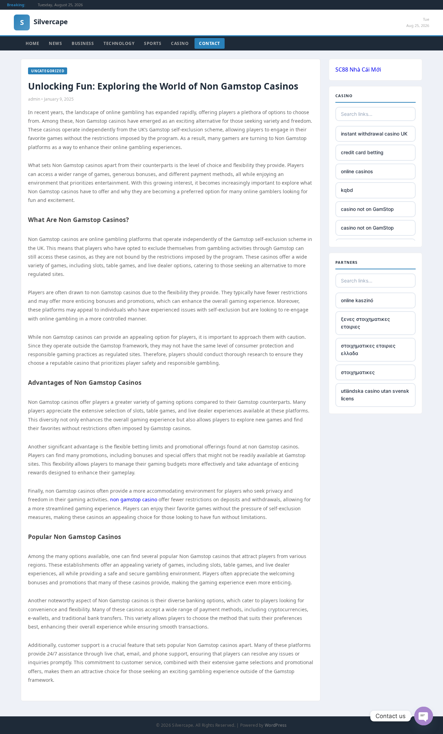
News (55, 43)
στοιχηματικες (358, 372)
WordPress (276, 725)
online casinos (357, 171)
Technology (118, 43)
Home (32, 43)
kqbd (347, 190)
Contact (209, 43)
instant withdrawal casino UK (374, 134)
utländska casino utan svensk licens (375, 394)
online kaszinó (357, 300)
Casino (180, 43)
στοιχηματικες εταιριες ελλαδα (368, 349)
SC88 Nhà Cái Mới (358, 69)
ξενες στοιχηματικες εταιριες (365, 322)
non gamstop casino (133, 499)
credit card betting (362, 152)
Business (83, 43)
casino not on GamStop (367, 209)
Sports (152, 43)
